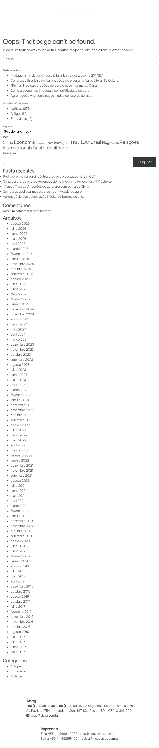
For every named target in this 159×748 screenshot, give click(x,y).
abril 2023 (18, 385)
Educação (40, 143)
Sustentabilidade (50, 148)
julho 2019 (18, 571)
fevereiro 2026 (21, 254)
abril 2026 (18, 244)
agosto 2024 (20, 319)
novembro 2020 (22, 526)
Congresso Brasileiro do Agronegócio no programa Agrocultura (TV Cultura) (65, 81)
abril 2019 (18, 581)
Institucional (85, 142)
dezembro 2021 (22, 465)
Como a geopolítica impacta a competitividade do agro (50, 91)
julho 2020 (18, 546)
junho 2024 (19, 324)
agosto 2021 (20, 481)
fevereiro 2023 (21, 395)
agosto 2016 (20, 632)
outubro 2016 (20, 627)
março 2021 (19, 506)
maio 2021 (18, 496)
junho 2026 (19, 234)
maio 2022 (18, 440)
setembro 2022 (22, 420)
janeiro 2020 (20, 561)
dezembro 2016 (22, 617)
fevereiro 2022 (21, 455)
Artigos (16, 114)
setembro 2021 (21, 476)
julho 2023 (18, 370)
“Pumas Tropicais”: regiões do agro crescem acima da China (54, 86)
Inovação (61, 143)
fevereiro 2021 (21, 511)
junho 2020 (19, 551)
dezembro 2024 (22, 309)
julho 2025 (18, 284)
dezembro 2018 (22, 586)
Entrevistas (19, 119)
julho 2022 (18, 430)
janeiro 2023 (20, 400)
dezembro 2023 (22, 345)
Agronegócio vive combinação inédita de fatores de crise (51, 96)
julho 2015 (18, 642)
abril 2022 (18, 445)
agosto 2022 (20, 425)
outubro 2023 (21, 355)
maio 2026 (18, 239)
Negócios (110, 142)
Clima (8, 142)
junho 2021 (19, 491)
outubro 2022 (21, 415)
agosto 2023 (20, 365)
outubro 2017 (20, 602)
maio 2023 (18, 380)
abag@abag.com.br (44, 715)
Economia (24, 142)
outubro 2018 (20, 591)
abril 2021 (18, 501)
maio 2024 (18, 329)
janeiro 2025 (20, 304)
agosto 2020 (20, 541)
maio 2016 (18, 637)
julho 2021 (18, 486)
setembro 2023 (22, 360)
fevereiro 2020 (22, 556)
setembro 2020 (22, 536)
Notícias (16, 109)
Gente (49, 143)
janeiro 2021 (19, 516)
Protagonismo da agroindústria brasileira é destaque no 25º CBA (57, 75)
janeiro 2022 (20, 460)
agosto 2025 (20, 279)
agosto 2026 (20, 224)
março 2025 (20, 294)
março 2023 (19, 390)
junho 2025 (19, 289)
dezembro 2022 (22, 405)
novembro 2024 (22, 314)
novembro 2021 (22, 470)
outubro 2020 (21, 531)
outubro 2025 (21, 269)
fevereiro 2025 (21, 299)
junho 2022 (19, 435)
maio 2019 (18, 576)
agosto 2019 (20, 566)
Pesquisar (10, 153)
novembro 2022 (22, 410)
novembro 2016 (22, 622)
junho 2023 (19, 375)
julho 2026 (18, 229)
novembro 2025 (22, 264)
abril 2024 (18, 334)
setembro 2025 (22, 274)
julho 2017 (18, 607)
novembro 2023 (22, 350)
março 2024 (20, 339)
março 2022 (20, 450)
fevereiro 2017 (21, 612)
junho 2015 (19, 647)
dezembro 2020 (22, 521)
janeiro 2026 (20, 259)
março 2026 (20, 249)
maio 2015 (18, 652)
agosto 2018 (20, 596)
